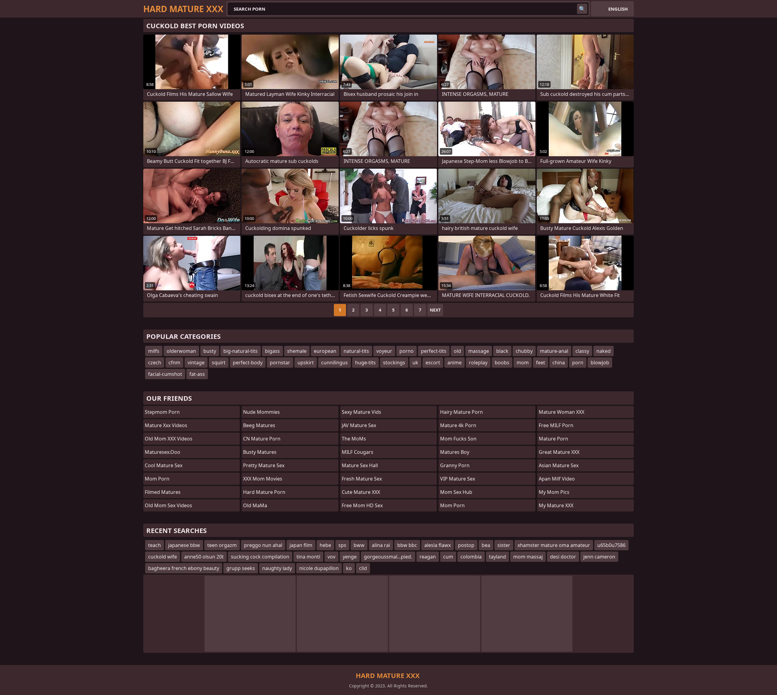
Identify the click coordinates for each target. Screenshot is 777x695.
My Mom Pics (554, 492)
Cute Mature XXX (361, 492)
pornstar (280, 362)
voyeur (384, 351)
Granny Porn (455, 465)
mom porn (157, 478)
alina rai (381, 545)
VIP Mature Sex (457, 478)
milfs (153, 351)
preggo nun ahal (263, 545)
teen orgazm (222, 545)
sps (342, 545)
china (558, 362)
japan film (301, 545)
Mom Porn (452, 505)
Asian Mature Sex (559, 465)
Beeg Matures (259, 425)
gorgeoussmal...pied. (388, 556)
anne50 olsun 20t (204, 556)
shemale (297, 351)
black (502, 351)
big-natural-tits (240, 351)
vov (331, 556)
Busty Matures (260, 452)
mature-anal (554, 351)
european (325, 351)
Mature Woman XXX (561, 412)
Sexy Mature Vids (361, 412)
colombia (471, 556)
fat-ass (197, 374)
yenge (350, 556)
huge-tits (365, 362)
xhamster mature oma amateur (553, 545)
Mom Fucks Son (458, 438)
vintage (196, 362)
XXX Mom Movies (262, 478)
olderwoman (181, 351)
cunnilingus (334, 362)
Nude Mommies (261, 412)
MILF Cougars (357, 452)
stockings (394, 362)
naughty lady (277, 568)
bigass (272, 351)
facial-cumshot (165, 374)
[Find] (582, 9)
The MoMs (354, 438)
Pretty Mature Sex (263, 465)
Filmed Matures (163, 492)
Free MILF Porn (556, 425)
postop (466, 545)
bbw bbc (407, 545)
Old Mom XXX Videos (168, 438)
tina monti (308, 556)
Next (435, 310)
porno (406, 351)
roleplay (478, 362)
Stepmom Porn (162, 412)
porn (577, 362)
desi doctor (563, 556)
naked (603, 351)
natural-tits (356, 351)
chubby (524, 351)
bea (486, 545)
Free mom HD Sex (362, 505)
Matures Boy (454, 452)
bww (359, 545)
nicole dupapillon (319, 568)
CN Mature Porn (261, 438)
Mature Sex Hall (360, 465)
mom (523, 362)
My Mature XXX (556, 505)
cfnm (174, 362)
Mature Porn (553, 438)
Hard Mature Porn (264, 492)
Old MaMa (255, 505)
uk (415, 362)
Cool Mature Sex (163, 465)
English (618, 9)
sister (503, 545)
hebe (325, 545)
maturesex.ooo (162, 452)
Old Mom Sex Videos (168, 505)
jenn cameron (599, 556)
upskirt (305, 362)
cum (448, 556)
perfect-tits (433, 351)
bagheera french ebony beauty (183, 568)
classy (582, 351)
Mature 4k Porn (458, 425)
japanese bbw (184, 545)
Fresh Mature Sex (362, 478)
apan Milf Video (557, 478)
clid (363, 568)
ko (349, 568)
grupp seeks (240, 568)
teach (154, 545)
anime (454, 362)
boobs (502, 362)
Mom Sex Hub (456, 492)
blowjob (600, 362)
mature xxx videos (166, 425)
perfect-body (248, 362)
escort (433, 362)
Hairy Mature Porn (461, 412)
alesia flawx (437, 545)
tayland (497, 556)
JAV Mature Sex (359, 425)
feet (540, 362)
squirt (219, 362)
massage (478, 351)
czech (154, 362)
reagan (427, 556)
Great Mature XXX (559, 452)
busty (209, 351)
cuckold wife (162, 556)
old (457, 351)
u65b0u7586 (611, 545)
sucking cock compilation (260, 556)
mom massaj (528, 556)
